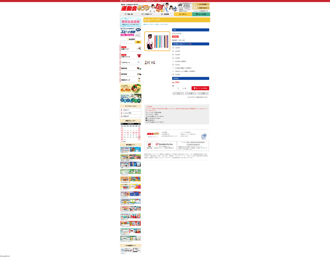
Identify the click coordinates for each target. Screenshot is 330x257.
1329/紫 (177, 74)
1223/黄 (177, 55)
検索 (138, 42)
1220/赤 (177, 48)
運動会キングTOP (148, 24)
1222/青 (177, 51)
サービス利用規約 (186, 132)
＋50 (203, 93)
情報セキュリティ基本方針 (188, 134)
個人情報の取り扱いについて (170, 136)
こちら (201, 146)
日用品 (156, 24)
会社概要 (164, 132)
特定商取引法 (165, 134)
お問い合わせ (184, 136)
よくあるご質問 (127, 113)
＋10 (190, 93)
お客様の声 (126, 116)
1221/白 (177, 65)
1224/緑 (177, 58)
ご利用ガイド (126, 110)
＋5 (178, 93)
